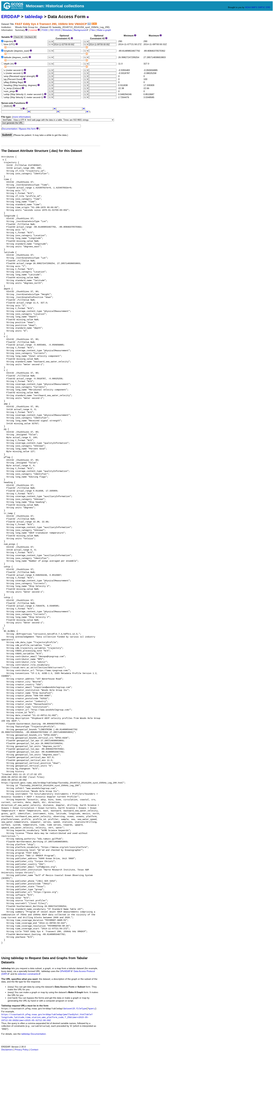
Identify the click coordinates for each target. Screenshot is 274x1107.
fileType (81, 1009)
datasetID (69, 1009)
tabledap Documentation (33, 1034)
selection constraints (28, 974)
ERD (268, 7)
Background (80, 30)
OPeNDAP (65, 971)
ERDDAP (10, 16)
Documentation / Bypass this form (19, 129)
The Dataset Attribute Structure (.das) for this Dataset (41, 150)
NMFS (254, 7)
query (92, 1009)
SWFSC (261, 7)
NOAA (248, 7)
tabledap (34, 16)
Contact (34, 1049)
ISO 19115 (55, 30)
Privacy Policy (22, 1049)
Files (92, 30)
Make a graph (104, 30)
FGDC (45, 30)
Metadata (67, 30)
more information (21, 117)
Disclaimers (7, 1049)
